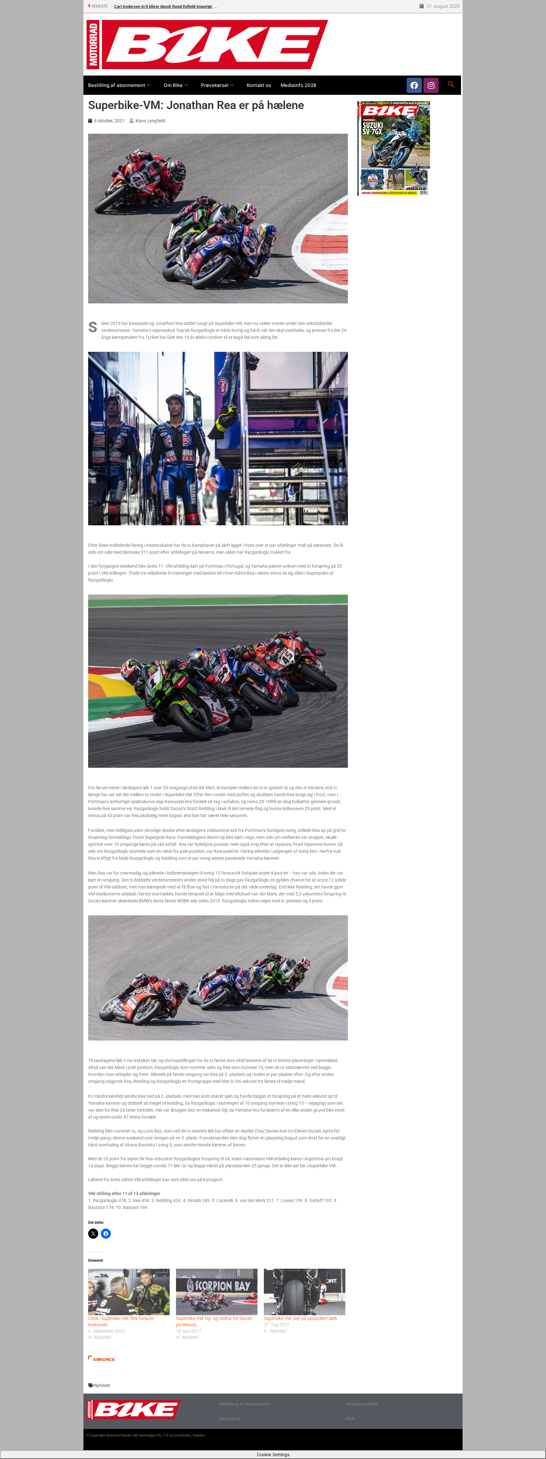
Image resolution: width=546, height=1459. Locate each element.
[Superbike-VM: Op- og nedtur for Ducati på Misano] (217, 1292)
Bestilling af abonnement (116, 85)
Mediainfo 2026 (299, 85)
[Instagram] (431, 85)
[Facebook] (414, 85)
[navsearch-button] (451, 85)
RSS (350, 1418)
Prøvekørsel (214, 85)
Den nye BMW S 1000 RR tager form (146, 6)
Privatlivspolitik (361, 1404)
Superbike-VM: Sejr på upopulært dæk (300, 1318)
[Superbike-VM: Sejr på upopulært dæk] (304, 1292)
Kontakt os (259, 85)
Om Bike (173, 85)
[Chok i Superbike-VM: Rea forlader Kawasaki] (129, 1292)
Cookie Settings (273, 1454)
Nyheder (102, 1385)
